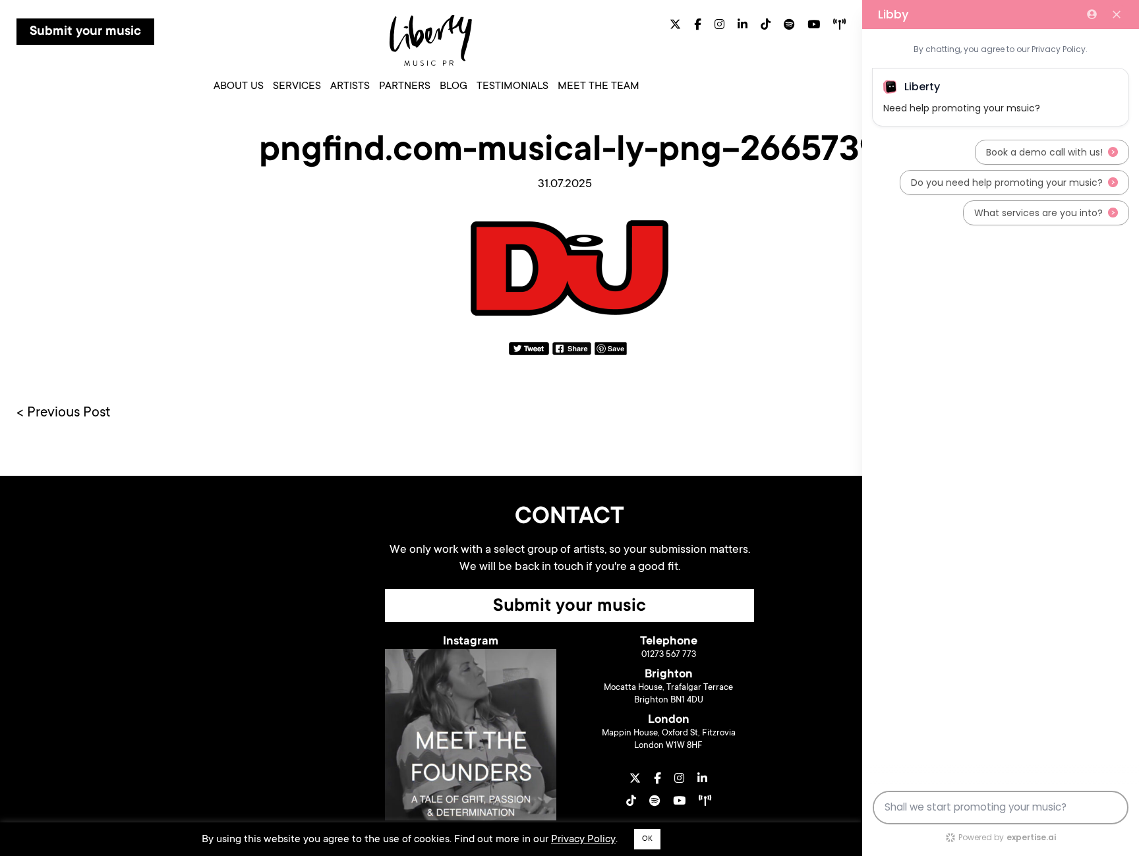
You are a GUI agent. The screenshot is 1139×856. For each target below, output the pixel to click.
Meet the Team (598, 86)
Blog (453, 86)
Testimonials (512, 86)
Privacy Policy (583, 839)
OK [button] (647, 839)
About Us (239, 86)
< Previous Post (63, 413)
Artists (350, 86)
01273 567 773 (668, 655)
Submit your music (85, 32)
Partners (404, 86)
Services (297, 86)
